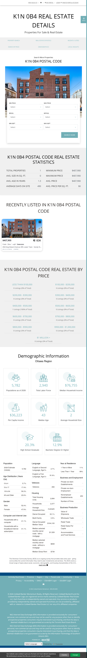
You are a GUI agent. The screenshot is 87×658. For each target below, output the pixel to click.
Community (67, 577)
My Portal (49, 3)
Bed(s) (11, 113)
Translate (59, 644)
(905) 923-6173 (32, 3)
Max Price (47, 103)
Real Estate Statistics (43, 40)
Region (39, 577)
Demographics (43, 47)
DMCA (39, 580)
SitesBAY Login (65, 580)
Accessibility (29, 580)
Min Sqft (12, 123)
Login (58, 3)
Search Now (69, 135)
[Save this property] (40, 222)
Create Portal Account (70, 3)
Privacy (19, 580)
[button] (84, 19)
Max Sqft (47, 123)
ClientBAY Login (50, 580)
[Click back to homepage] (4, 2)
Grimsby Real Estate (16, 577)
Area (77, 577)
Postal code (55, 577)
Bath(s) (46, 113)
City (46, 577)
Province (30, 577)
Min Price (12, 103)
